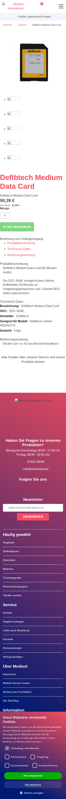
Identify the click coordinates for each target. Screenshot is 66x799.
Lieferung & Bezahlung (16, 630)
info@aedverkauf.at (35, 469)
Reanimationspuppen (15, 586)
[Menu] (61, 6)
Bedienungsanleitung (21, 255)
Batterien (8, 568)
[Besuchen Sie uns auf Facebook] (22, 487)
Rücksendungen (12, 648)
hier (21, 343)
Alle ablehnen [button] (33, 784)
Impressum (9, 674)
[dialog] (33, 755)
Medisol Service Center (16, 683)
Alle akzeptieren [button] (32, 775)
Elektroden (9, 560)
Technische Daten (19, 248)
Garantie (8, 639)
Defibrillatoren (11, 551)
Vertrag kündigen (13, 656)
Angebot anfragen (13, 621)
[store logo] (13, 6)
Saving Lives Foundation (17, 691)
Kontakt (7, 612)
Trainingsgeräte (12, 577)
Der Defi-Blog (11, 700)
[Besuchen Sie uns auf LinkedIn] (33, 487)
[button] (33, 793)
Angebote (8, 542)
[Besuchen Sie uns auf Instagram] (43, 487)
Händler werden (12, 595)
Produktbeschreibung (21, 243)
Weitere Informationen (29, 741)
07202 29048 (35, 461)
